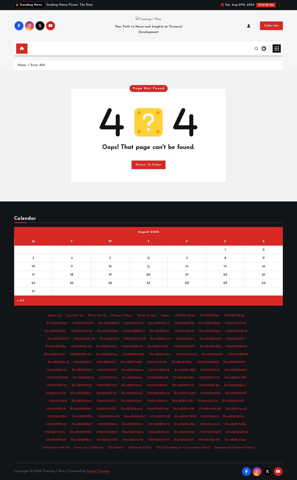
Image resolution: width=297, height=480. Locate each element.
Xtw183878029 (234, 362)
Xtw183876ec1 (82, 401)
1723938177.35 (107, 385)
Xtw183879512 (82, 385)
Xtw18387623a (133, 432)
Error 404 (38, 65)
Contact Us (74, 315)
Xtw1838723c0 (159, 323)
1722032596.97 (83, 323)
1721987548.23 (234, 315)
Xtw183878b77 (82, 424)
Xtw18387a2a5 (160, 354)
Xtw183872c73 (160, 339)
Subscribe (271, 25)
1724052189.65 (157, 385)
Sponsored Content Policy (234, 447)
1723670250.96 (57, 377)
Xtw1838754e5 (131, 401)
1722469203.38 (84, 339)
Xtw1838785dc (55, 331)
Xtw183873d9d (210, 346)
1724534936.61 (157, 401)
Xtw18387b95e (233, 416)
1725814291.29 (56, 440)
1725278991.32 (56, 424)
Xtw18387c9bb (185, 370)
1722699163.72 (81, 346)
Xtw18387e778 (183, 409)
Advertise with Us (56, 447)
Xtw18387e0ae (235, 440)
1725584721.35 (54, 432)
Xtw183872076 (83, 377)
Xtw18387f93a (82, 416)
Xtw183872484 (183, 377)
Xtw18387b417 (159, 331)
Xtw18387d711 (109, 339)
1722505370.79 (135, 339)
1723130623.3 (82, 362)
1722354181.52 (184, 331)
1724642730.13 (207, 401)
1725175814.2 (209, 416)
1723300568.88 (208, 362)
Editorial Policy (140, 447)
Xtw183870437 (82, 370)
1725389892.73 (158, 424)
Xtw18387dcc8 (58, 362)
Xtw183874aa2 (131, 409)
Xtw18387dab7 (132, 393)
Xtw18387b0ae (107, 354)
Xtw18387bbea (235, 385)
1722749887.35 (132, 346)
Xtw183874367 (56, 323)
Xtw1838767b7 (134, 416)
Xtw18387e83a (184, 424)
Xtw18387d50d (237, 432)
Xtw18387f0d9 (131, 362)
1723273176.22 (156, 362)
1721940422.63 (185, 315)
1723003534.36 (186, 354)
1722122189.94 (184, 323)
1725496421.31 (210, 424)
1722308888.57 (134, 331)
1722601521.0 (185, 339)
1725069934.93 (109, 416)
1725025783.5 (57, 416)
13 (148, 266)
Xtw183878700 (80, 432)
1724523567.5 (106, 401)
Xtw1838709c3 (132, 424)
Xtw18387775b (158, 346)
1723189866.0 (106, 362)
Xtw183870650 (235, 370)
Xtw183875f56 (232, 401)
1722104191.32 (134, 323)
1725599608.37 (107, 432)
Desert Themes (98, 471)
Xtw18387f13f (184, 440)
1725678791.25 (158, 432)
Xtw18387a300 (235, 377)
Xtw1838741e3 (132, 377)
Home (21, 65)
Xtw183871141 (209, 315)
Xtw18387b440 (210, 339)
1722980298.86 (133, 354)
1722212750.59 (235, 323)
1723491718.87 (107, 370)
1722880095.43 (80, 354)
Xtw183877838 (185, 416)
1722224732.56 (81, 331)
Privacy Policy (121, 315)
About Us (54, 315)
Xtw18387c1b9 (182, 401)
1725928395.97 (158, 440)
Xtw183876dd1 (212, 354)
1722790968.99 (184, 346)
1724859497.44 (158, 409)
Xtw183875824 (107, 331)
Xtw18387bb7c (81, 393)
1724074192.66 (209, 385)
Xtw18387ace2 (236, 409)
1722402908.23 (236, 331)
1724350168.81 (210, 393)
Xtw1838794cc (81, 440)
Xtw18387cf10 (133, 440)
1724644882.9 (55, 409)
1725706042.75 (210, 432)
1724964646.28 (210, 409)
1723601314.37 (210, 370)
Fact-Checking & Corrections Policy (183, 447)
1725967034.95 (209, 440)
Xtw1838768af (209, 323)
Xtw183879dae (210, 331)
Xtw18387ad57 (185, 393)
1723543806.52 (159, 370)
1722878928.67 (236, 346)
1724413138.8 (58, 401)
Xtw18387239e (184, 432)
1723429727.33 (56, 370)
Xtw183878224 (81, 409)
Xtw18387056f (235, 393)
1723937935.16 (57, 385)
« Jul (20, 300)
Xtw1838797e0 (183, 385)
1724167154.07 (56, 393)
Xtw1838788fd (109, 323)
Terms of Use (146, 315)
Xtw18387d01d (57, 339)
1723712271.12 (108, 377)
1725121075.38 (160, 416)
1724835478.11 (106, 409)
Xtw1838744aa (132, 370)
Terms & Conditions (88, 447)
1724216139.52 (106, 393)
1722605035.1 (235, 339)
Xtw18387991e (182, 362)
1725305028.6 (107, 424)
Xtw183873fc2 (54, 354)
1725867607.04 (107, 440)
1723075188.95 (237, 354)
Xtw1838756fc (106, 346)
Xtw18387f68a (55, 346)
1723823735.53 (209, 377)
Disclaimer (116, 447)
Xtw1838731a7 (131, 385)
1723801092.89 (157, 377)
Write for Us (97, 315)
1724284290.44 (158, 393)
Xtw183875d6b (235, 424)
